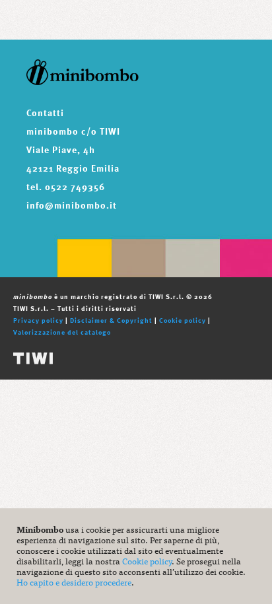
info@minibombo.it (71, 205)
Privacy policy (38, 320)
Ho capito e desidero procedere (74, 582)
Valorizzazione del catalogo (62, 332)
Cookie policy (182, 320)
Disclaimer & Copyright (111, 320)
